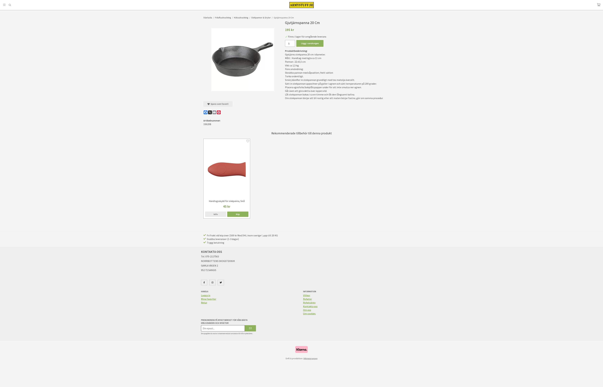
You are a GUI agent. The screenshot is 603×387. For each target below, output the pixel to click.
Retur (204, 302)
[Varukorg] (598, 4)
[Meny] (4, 4)
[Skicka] (250, 328)
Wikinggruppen (310, 358)
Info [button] (216, 214)
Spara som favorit (219, 103)
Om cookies (309, 313)
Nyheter (307, 299)
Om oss (307, 310)
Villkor (306, 295)
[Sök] (10, 5)
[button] (237, 214)
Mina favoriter (208, 299)
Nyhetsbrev (309, 302)
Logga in (205, 295)
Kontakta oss (310, 306)
